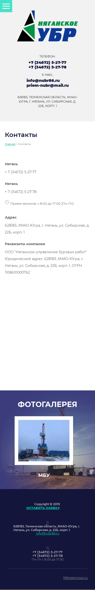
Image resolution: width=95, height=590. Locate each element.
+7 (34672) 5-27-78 (47, 67)
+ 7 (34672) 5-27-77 (20, 172)
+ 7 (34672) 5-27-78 (21, 192)
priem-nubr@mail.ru (48, 85)
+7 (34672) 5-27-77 (47, 62)
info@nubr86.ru (43, 80)
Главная (10, 144)
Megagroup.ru (75, 578)
